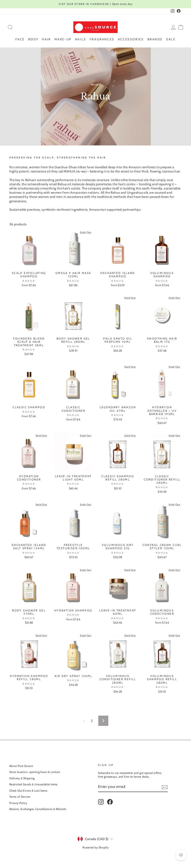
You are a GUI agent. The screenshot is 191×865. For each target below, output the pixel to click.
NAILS (80, 39)
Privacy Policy (18, 803)
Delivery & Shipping (22, 778)
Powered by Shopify (95, 847)
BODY (33, 39)
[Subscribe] (165, 787)
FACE (19, 39)
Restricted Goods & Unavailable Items (33, 784)
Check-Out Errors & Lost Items (28, 790)
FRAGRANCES (102, 39)
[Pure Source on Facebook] (110, 802)
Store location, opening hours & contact (34, 772)
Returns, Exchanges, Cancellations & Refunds (37, 809)
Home (94, 84)
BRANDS (155, 39)
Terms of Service (19, 796)
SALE (170, 39)
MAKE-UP (63, 39)
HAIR (46, 39)
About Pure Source (21, 766)
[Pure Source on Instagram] (101, 802)
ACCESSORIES (131, 39)
